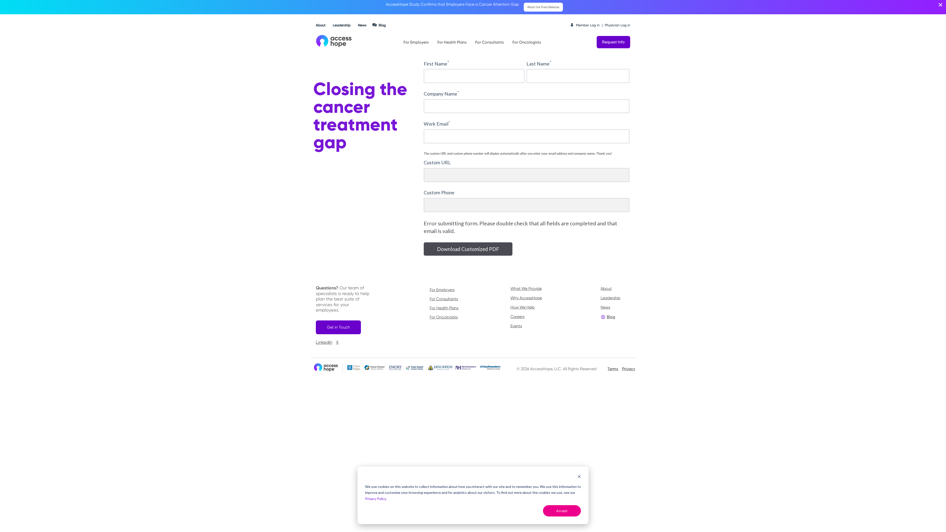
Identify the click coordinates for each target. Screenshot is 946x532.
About (320, 25)
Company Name (441, 94)
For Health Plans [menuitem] (444, 308)
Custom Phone (439, 192)
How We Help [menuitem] (522, 307)
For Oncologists (526, 42)
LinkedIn (324, 342)
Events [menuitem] (516, 326)
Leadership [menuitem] (610, 298)
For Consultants (489, 42)
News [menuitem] (605, 307)
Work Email (437, 124)
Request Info (613, 42)
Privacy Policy (375, 499)
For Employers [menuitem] (442, 290)
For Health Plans (452, 42)
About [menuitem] (606, 288)
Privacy (628, 368)
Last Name (538, 63)
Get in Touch (338, 327)
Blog (382, 25)
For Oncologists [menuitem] (444, 317)
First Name (436, 63)
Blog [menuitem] (611, 317)
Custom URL (437, 162)
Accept (562, 511)
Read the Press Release (543, 7)
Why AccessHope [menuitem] (526, 298)
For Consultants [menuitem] (444, 299)
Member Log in (588, 25)
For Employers (416, 42)
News (362, 25)
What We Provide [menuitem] (526, 288)
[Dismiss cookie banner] (579, 477)
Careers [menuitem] (517, 316)
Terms (613, 368)
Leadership (342, 25)
